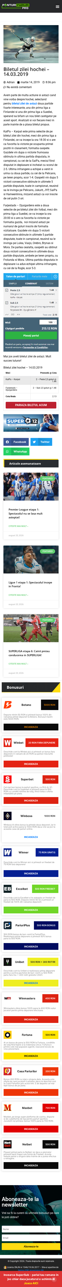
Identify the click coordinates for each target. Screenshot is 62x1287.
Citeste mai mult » (18, 526)
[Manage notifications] (54, 1279)
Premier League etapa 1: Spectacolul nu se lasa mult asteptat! (26, 513)
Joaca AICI (31, 1283)
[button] (57, 6)
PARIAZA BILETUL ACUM (31, 405)
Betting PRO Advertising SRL (31, 1270)
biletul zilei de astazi (24, 103)
